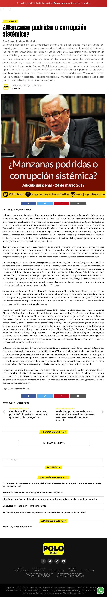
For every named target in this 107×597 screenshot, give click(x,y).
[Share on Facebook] (28, 203)
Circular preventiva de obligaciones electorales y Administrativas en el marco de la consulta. (50, 499)
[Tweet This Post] (45, 203)
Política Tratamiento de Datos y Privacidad (39, 575)
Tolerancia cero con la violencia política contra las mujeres (32, 492)
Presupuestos (57, 571)
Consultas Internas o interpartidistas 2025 (24, 506)
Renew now (59, 3)
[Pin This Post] (61, 203)
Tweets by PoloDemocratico (17, 526)
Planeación (87, 571)
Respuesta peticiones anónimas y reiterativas (70, 575)
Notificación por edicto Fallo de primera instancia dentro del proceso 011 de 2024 (44, 512)
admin (17, 88)
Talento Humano (72, 570)
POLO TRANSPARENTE (21, 570)
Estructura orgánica (39, 570)
